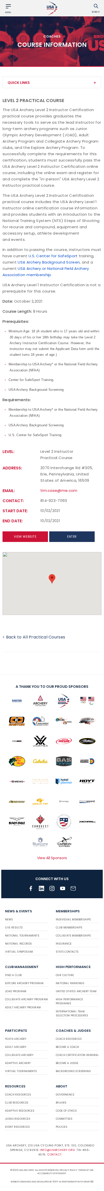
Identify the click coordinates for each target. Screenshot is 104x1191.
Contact (54, 1154)
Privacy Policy (68, 1170)
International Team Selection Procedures (72, 1013)
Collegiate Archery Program (26, 999)
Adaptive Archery (18, 1063)
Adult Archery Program (23, 1007)
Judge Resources (17, 1119)
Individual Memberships (73, 919)
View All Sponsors (52, 857)
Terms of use (85, 1170)
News (9, 919)
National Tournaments (22, 936)
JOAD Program (16, 991)
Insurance (64, 944)
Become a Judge (67, 1063)
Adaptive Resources (19, 1111)
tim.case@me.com (58, 490)
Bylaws (61, 1103)
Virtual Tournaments (21, 1071)
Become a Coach (67, 1047)
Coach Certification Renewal (77, 1055)
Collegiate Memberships (73, 936)
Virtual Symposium (19, 952)
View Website (25, 536)
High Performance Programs (69, 1001)
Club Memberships (69, 927)
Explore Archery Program (24, 983)
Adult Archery (15, 1047)
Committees (64, 1119)
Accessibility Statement (51, 1173)
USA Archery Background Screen (49, 262)
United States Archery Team (76, 991)
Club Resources (17, 1103)
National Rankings (70, 983)
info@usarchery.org (57, 1150)
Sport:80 (89, 1181)
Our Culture (65, 975)
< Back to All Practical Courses (34, 637)
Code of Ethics (66, 1111)
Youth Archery (15, 1039)
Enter (72, 536)
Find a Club (13, 975)
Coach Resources (69, 1039)
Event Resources (17, 1127)
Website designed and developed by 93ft (34, 1181)
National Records (18, 944)
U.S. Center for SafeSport (53, 256)
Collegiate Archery (19, 1055)
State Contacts (67, 952)
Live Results (14, 927)
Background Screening (73, 1071)
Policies (61, 1127)
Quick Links (19, 82)
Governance (65, 1095)
